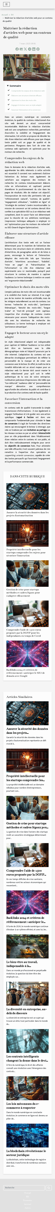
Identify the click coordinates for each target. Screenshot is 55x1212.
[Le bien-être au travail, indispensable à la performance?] (27, 946)
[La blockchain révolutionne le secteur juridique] (27, 1135)
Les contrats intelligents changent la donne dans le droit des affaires (26, 1060)
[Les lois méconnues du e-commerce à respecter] (27, 1088)
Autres (28, 1208)
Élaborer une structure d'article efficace (26, 95)
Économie (27, 1200)
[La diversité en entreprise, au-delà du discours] (27, 993)
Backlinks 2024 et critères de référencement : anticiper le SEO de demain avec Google (25, 672)
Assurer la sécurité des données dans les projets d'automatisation (27, 733)
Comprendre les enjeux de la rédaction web (28, 90)
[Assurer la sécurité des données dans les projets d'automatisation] (27, 496)
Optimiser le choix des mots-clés (23, 100)
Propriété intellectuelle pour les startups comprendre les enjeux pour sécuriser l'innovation (26, 552)
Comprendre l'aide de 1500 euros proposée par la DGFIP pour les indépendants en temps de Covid (23, 632)
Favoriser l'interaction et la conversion (26, 109)
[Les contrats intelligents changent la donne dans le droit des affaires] (27, 1041)
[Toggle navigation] (6, 4)
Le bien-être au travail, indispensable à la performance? (22, 966)
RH (12, 15)
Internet (27, 1204)
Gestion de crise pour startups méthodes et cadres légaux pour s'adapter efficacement (23, 592)
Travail (27, 1193)
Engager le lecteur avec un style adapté (26, 105)
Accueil (5, 15)
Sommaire (15, 86)
